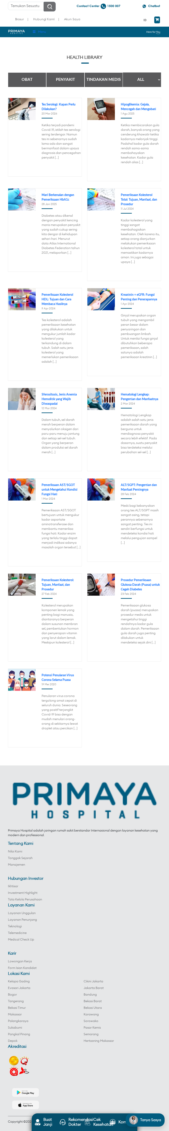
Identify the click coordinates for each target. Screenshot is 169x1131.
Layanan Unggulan (22, 913)
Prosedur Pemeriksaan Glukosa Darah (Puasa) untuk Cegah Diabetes (140, 585)
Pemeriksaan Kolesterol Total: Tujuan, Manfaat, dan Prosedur (139, 200)
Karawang (91, 1014)
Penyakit (65, 80)
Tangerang (16, 1001)
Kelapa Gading (19, 981)
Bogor (12, 994)
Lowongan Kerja (20, 961)
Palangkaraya (18, 1021)
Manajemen (16, 864)
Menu (42, 31)
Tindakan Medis (103, 80)
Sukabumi (15, 1027)
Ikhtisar (13, 886)
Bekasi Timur (17, 1007)
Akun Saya (72, 19)
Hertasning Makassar (99, 1040)
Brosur (19, 19)
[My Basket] (157, 20)
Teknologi (15, 926)
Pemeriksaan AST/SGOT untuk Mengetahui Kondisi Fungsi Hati (59, 490)
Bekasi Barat (93, 1001)
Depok (12, 1040)
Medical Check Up (21, 939)
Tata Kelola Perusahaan (25, 899)
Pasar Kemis (92, 1027)
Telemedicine (17, 933)
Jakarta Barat (94, 988)
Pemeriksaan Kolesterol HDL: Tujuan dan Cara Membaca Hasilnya (57, 299)
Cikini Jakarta (93, 981)
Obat (27, 80)
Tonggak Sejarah (20, 858)
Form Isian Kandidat (22, 968)
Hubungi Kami (44, 19)
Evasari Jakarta (19, 988)
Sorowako (91, 1021)
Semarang (91, 1034)
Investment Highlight (22, 892)
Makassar (15, 1014)
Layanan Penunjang (22, 919)
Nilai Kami (15, 851)
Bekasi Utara (93, 1007)
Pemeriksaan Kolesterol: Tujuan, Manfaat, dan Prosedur (58, 585)
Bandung (90, 994)
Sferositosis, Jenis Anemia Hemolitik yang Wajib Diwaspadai (59, 399)
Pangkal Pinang (19, 1034)
